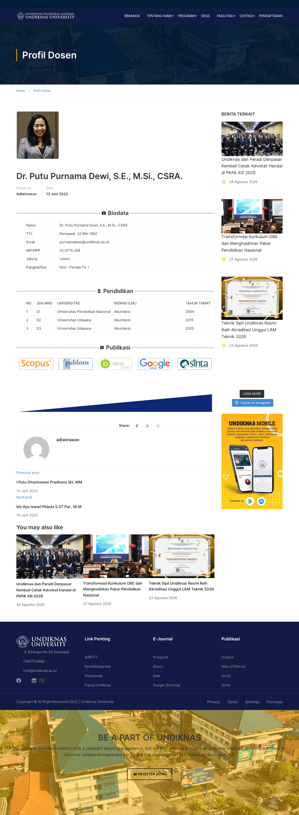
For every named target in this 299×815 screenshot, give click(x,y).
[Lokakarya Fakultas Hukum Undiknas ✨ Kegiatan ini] (260, 372)
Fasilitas (225, 16)
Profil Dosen (42, 90)
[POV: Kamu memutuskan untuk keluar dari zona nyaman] (260, 362)
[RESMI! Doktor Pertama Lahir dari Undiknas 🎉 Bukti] (244, 362)
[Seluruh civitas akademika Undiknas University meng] (228, 382)
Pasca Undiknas (98, 685)
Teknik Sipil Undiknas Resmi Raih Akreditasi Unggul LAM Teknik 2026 (248, 330)
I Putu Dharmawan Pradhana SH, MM (49, 482)
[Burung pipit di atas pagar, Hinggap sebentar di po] (276, 382)
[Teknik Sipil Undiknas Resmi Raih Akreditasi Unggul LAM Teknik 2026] (181, 556)
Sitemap (252, 701)
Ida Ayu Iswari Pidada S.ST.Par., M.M (49, 506)
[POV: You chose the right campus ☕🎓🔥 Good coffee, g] (276, 372)
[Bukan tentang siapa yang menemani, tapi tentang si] (228, 372)
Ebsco (158, 666)
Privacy (213, 701)
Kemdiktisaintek (98, 666)
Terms (232, 701)
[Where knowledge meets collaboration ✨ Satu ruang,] (228, 362)
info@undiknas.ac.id (40, 670)
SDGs (205, 16)
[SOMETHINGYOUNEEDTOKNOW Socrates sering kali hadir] (244, 372)
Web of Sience (233, 666)
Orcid (225, 676)
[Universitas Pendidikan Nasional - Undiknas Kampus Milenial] (45, 16)
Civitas (246, 16)
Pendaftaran (271, 16)
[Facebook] (136, 425)
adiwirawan (26, 194)
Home (20, 90)
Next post (24, 497)
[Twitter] (147, 425)
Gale (156, 676)
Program (186, 16)
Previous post (27, 472)
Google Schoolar (167, 685)
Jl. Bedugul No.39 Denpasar (46, 652)
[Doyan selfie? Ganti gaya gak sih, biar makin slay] (276, 362)
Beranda (132, 16)
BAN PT (91, 657)
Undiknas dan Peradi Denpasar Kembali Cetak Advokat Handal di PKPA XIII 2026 (46, 590)
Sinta (225, 685)
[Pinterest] (157, 425)
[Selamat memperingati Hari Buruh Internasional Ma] (260, 382)
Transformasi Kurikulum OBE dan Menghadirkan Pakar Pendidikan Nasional (112, 589)
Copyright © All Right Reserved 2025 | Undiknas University (65, 701)
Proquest (160, 657)
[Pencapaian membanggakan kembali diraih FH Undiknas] (244, 382)
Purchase (275, 701)
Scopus (227, 657)
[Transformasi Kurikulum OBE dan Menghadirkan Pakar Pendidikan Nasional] (116, 556)
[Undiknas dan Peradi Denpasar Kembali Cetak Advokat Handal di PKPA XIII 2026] (49, 556)
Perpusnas (94, 676)
